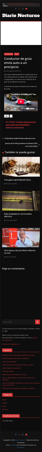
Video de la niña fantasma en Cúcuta (14, 374)
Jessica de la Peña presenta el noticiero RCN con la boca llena (21, 144)
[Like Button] (6, 116)
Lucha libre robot (7, 371)
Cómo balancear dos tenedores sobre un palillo (17, 365)
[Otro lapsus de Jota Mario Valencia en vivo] (21, 229)
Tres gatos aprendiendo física (17, 179)
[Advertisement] (21, 33)
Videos (16, 54)
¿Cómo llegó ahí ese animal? (11, 368)
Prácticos (5, 409)
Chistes (4, 403)
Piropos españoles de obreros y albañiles (15, 358)
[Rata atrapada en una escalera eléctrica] (21, 192)
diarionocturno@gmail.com (11, 344)
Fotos (4, 406)
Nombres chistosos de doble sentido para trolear (18, 355)
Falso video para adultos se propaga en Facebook (18, 388)
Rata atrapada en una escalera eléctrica (18, 215)
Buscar (37, 322)
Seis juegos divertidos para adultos (19, 4)
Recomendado (8, 54)
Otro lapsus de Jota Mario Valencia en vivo (19, 251)
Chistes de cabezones (9, 362)
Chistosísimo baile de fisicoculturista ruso (19, 138)
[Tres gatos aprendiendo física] (21, 158)
